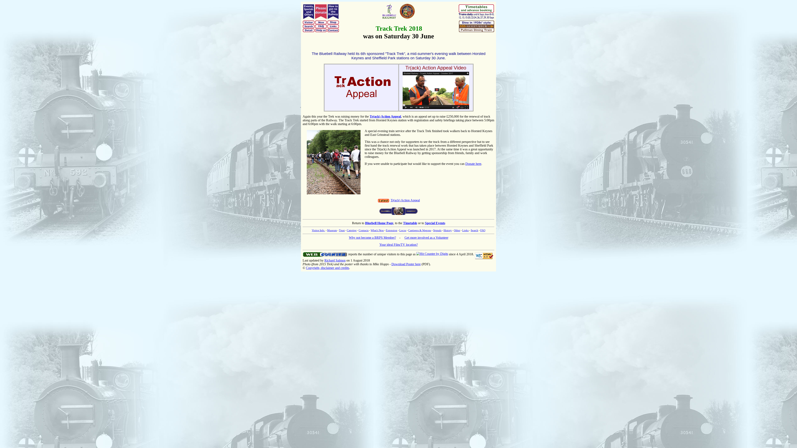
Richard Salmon (335, 260)
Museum (332, 230)
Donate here (473, 164)
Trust (342, 230)
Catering (352, 230)
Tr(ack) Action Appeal (405, 200)
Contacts (364, 230)
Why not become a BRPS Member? (372, 237)
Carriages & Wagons (419, 230)
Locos (402, 230)
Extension (391, 230)
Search (474, 230)
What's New (377, 230)
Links (465, 230)
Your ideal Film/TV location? (398, 244)
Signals (437, 230)
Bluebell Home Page (379, 223)
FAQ (482, 230)
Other (457, 230)
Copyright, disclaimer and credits (327, 268)
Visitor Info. (318, 230)
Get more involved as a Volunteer (426, 237)
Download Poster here (406, 264)
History (448, 230)
